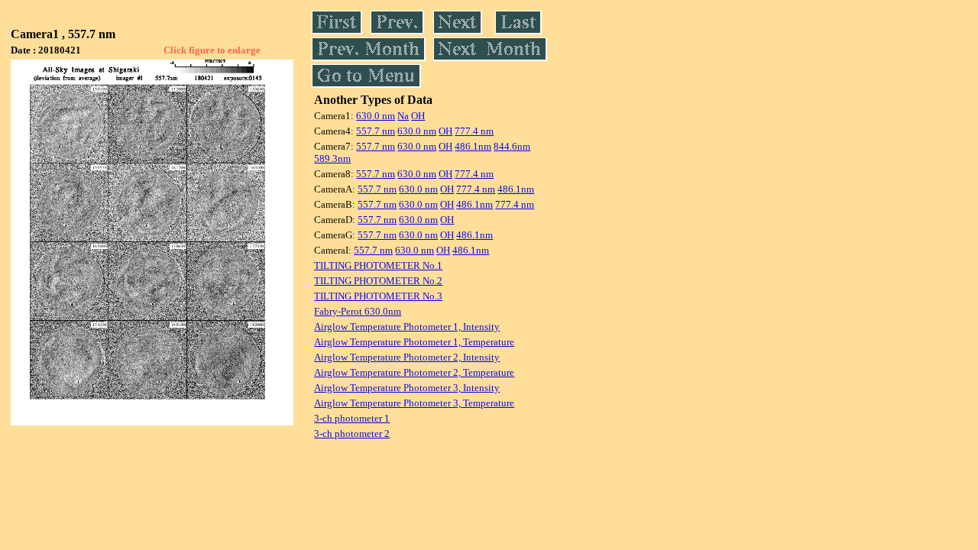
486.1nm (473, 146)
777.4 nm (474, 131)
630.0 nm (375, 115)
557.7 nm (375, 131)
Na (403, 115)
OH (418, 115)
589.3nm (332, 158)
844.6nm (512, 146)
